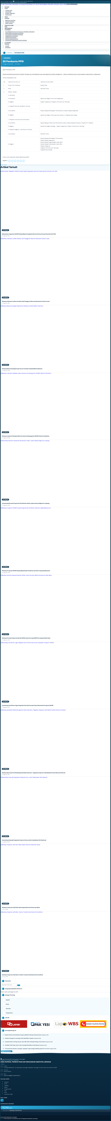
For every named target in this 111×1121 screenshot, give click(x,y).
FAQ (5, 1090)
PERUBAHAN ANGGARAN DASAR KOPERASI (16, 40)
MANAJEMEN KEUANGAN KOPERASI (14, 33)
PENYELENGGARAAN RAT (11, 39)
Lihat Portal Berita (6, 1051)
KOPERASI (7, 47)
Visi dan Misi (8, 12)
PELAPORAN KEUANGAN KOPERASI (14, 34)
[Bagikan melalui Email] (23, 161)
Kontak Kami (8, 14)
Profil (5, 1083)
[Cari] (18, 985)
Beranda (7, 7)
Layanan (6, 1085)
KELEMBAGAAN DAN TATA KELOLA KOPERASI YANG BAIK (20, 31)
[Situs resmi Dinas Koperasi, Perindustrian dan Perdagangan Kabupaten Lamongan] (2, 1100)
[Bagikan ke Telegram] (20, 161)
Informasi (9, 52)
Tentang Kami (8, 10)
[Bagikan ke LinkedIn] (17, 161)
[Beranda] (4, 53)
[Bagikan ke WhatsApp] (15, 161)
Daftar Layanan (9, 23)
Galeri (6, 16)
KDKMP (7, 46)
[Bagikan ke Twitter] (12, 161)
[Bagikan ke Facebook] (9, 161)
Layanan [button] (7, 18)
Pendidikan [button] (8, 29)
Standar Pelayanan (9, 21)
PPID (6, 26)
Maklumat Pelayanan (10, 20)
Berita (5, 1087)
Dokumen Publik (9, 25)
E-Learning (8, 42)
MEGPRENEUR (8, 28)
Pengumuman (7, 1089)
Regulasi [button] (7, 44)
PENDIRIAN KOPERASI (11, 37)
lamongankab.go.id (29, 1)
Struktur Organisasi (10, 13)
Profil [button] (6, 8)
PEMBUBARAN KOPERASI (11, 36)
